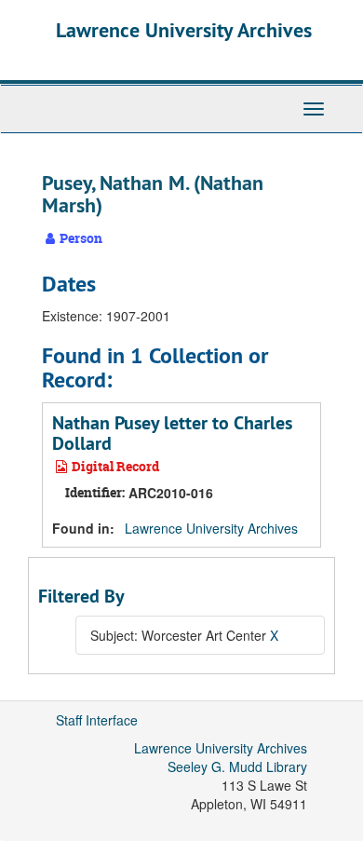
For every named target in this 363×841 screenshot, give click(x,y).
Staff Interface (97, 720)
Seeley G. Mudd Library (237, 766)
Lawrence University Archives (184, 30)
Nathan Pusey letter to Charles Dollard (172, 433)
